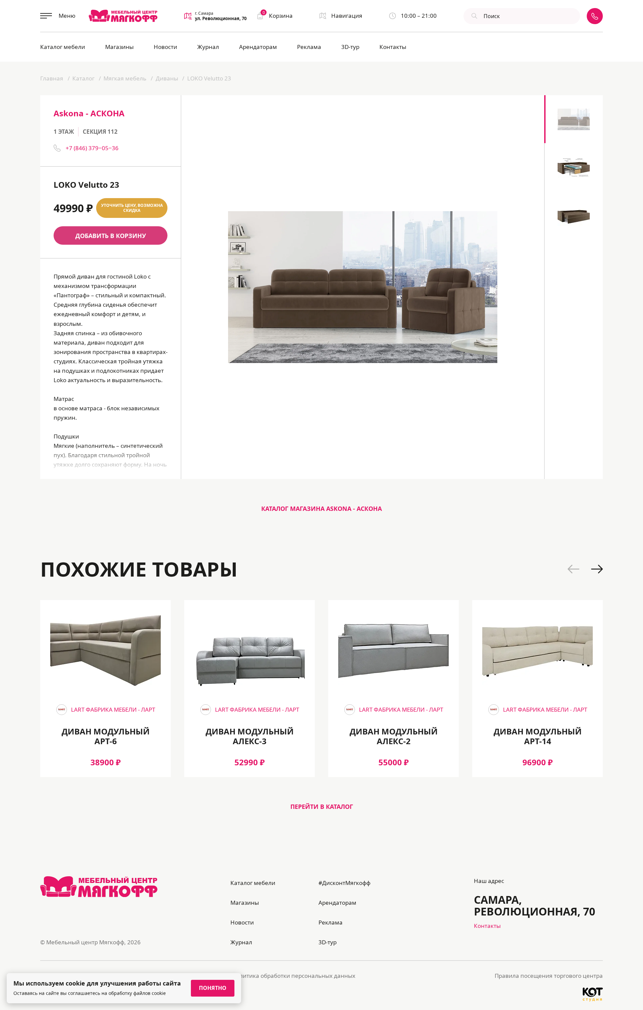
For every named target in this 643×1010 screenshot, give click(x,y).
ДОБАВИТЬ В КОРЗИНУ (110, 236)
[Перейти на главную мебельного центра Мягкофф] (123, 16)
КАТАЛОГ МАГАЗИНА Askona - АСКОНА (321, 508)
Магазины (119, 47)
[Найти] (473, 16)
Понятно (212, 988)
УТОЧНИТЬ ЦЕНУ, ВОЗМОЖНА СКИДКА (132, 208)
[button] (573, 569)
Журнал (208, 47)
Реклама (309, 47)
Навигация (346, 15)
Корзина (278, 15)
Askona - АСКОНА (89, 113)
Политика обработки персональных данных (293, 975)
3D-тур (350, 47)
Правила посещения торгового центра (549, 975)
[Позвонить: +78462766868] (595, 16)
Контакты (392, 47)
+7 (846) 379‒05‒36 (92, 148)
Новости (165, 47)
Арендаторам (258, 47)
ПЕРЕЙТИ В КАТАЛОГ (321, 807)
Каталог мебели (62, 47)
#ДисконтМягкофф (344, 883)
